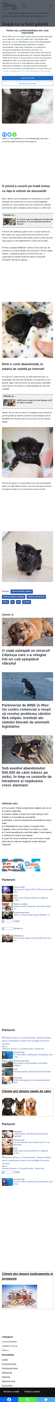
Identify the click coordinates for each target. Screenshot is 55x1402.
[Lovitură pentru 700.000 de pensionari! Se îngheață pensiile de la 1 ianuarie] (7, 1134)
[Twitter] (9, 134)
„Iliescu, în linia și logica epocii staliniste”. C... (32, 915)
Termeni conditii (11, 1391)
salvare (26, 602)
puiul (18, 235)
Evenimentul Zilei (9, 1364)
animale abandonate (36, 597)
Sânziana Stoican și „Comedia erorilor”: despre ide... (23, 1049)
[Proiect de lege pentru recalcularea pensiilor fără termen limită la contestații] (7, 1081)
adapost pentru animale (22, 591)
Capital (5, 1360)
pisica (5, 602)
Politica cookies (32, 1391)
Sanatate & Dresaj (9, 1346)
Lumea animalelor (9, 1342)
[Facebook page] (21, 871)
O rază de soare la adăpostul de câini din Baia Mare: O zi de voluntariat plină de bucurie (35, 221)
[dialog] (27, 58)
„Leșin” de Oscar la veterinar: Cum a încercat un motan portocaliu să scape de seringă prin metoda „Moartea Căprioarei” (26, 841)
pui (18, 602)
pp (12, 602)
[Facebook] (4, 134)
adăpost (24, 260)
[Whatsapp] (14, 134)
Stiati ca (5, 1350)
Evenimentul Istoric (10, 1368)
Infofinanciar (7, 1372)
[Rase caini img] (19, 1115)
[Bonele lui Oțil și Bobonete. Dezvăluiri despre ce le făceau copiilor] (7, 907)
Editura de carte (8, 1381)
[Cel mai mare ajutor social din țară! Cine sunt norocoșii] (7, 939)
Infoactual (6, 1377)
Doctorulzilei (7, 1385)
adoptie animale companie (13, 597)
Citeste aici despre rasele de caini (26, 1091)
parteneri (15, 36)
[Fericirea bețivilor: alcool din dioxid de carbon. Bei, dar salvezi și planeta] (7, 1072)
